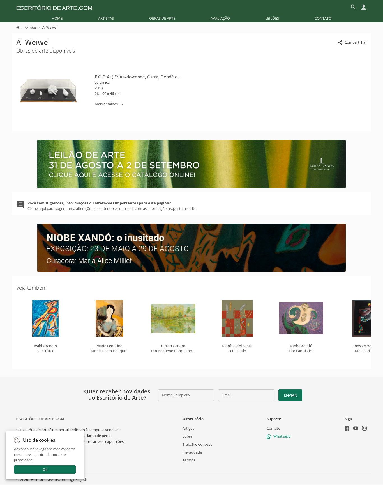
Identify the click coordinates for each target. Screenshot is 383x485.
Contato (323, 18)
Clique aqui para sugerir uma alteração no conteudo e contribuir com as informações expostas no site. (112, 206)
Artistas (106, 18)
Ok (45, 469)
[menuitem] (57, 18)
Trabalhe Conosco (198, 444)
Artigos (188, 428)
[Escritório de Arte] (54, 7)
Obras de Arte (162, 18)
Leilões (272, 18)
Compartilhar (356, 42)
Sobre (187, 436)
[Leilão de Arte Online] (191, 186)
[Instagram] (364, 429)
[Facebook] (347, 429)
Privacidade (192, 452)
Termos (189, 460)
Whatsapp (281, 436)
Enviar (290, 395)
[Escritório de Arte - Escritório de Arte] (40, 418)
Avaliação (220, 18)
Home (57, 18)
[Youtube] (355, 429)
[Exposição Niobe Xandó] (191, 270)
